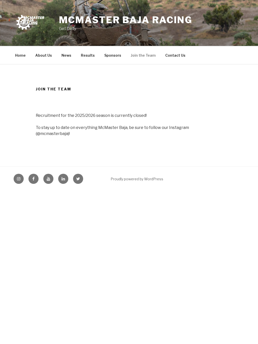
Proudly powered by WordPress (137, 179)
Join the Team (143, 55)
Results (88, 55)
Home (20, 55)
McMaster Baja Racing (126, 19)
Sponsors (112, 55)
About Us (43, 55)
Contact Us (175, 55)
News (66, 55)
